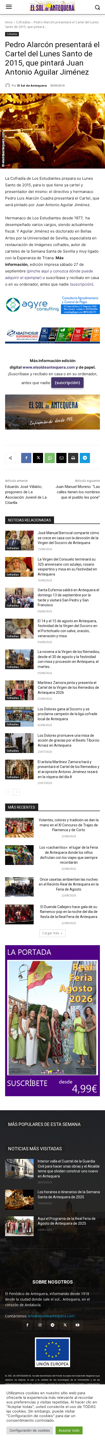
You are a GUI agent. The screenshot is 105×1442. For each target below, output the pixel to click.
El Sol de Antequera (32, 85)
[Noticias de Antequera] (52, 6)
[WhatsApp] (50, 458)
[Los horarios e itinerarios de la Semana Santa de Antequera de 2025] (19, 1199)
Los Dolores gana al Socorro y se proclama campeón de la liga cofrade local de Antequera (67, 714)
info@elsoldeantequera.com (51, 1316)
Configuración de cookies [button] (29, 1430)
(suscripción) (67, 382)
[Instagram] (40, 1325)
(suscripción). (82, 284)
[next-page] (16, 792)
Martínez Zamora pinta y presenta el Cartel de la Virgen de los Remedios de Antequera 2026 (68, 688)
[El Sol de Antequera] (8, 85)
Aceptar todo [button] (69, 1430)
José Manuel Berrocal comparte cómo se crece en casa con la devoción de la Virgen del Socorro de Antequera (68, 538)
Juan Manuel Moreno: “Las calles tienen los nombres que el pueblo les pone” (78, 492)
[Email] (61, 458)
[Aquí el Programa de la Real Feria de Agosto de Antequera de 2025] (19, 1226)
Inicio (9, 22)
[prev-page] (8, 792)
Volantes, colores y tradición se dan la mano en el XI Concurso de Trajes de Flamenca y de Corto (69, 825)
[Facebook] (26, 458)
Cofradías (23, 22)
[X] (38, 458)
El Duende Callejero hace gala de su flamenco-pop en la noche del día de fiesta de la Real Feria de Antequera (69, 912)
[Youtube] (78, 1325)
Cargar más (50, 933)
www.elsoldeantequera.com (48, 367)
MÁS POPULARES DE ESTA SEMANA (44, 1124)
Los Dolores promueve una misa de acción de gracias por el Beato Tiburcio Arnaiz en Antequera (68, 740)
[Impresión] (73, 458)
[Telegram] (85, 458)
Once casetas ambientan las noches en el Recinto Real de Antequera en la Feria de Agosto (69, 884)
